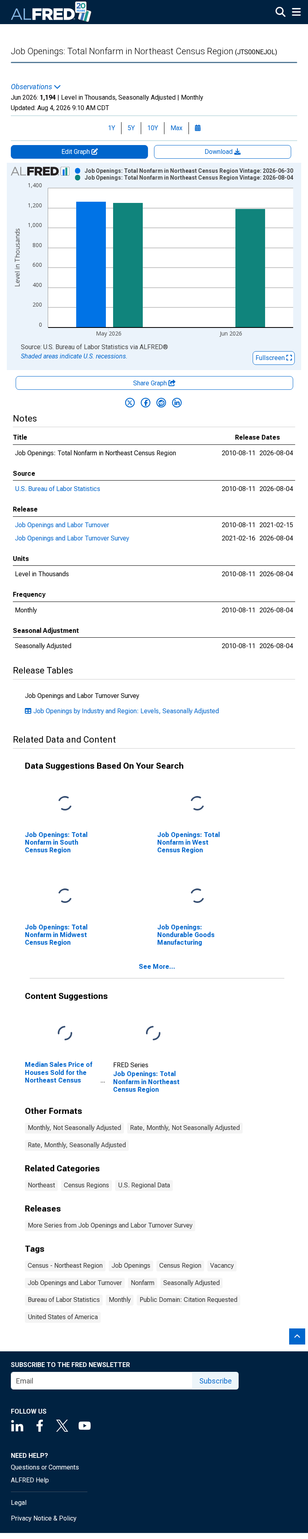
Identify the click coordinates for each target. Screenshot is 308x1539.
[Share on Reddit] (161, 402)
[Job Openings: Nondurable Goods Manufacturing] (197, 896)
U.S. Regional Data (144, 1185)
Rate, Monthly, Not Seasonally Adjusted (185, 1128)
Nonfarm (142, 1283)
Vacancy (222, 1265)
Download (219, 152)
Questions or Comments (45, 1467)
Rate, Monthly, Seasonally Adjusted (77, 1145)
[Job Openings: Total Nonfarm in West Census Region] (197, 803)
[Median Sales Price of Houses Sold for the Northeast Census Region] (65, 1034)
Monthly (120, 1300)
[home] (51, 12)
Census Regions (86, 1185)
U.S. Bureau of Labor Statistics (57, 489)
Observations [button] (32, 86)
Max (176, 128)
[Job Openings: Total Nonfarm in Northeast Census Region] (153, 1034)
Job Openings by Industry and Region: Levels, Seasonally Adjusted (126, 711)
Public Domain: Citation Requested (188, 1300)
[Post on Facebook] (145, 402)
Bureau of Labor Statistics (64, 1300)
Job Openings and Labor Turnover (62, 525)
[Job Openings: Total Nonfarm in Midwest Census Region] (65, 896)
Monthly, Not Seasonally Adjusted (74, 1128)
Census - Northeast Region (65, 1265)
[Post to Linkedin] (177, 402)
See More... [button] (157, 966)
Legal (18, 1502)
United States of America (63, 1317)
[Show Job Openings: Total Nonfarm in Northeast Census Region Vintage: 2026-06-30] (189, 171)
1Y (111, 128)
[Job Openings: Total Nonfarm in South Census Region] (65, 803)
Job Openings (130, 1265)
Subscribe (215, 1381)
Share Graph (150, 383)
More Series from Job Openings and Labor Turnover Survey (110, 1225)
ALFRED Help (30, 1480)
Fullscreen (270, 358)
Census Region (180, 1265)
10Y (152, 128)
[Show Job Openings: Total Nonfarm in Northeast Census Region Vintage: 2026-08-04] (189, 177)
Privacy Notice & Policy (44, 1518)
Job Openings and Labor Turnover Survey (72, 538)
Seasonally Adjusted (191, 1283)
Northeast (41, 1185)
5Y (131, 128)
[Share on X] (130, 402)
